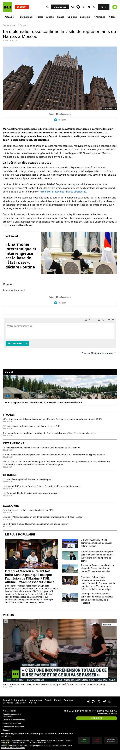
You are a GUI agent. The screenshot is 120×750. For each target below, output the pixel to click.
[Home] (7, 7)
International (26, 17)
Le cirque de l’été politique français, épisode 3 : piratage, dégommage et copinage (41, 486)
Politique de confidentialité (14, 720)
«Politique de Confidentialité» (13, 748)
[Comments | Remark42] (60, 337)
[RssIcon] (94, 7)
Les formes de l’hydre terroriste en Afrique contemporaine (30, 493)
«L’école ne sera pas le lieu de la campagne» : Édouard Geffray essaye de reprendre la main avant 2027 (52, 419)
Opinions (72, 17)
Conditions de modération (13, 727)
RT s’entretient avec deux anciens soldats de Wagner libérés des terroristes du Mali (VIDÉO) (54, 684)
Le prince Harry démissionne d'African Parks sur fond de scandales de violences (41, 447)
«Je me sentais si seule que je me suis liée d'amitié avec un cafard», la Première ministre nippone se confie (54, 454)
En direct (21, 7)
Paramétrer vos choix (12, 723)
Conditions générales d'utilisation (12, 715)
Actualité (9, 17)
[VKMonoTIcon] (73, 7)
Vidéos (111, 17)
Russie (39, 17)
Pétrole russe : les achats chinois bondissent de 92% (28, 510)
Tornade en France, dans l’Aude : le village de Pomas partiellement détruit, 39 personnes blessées (49, 433)
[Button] (114, 7)
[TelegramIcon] (88, 7)
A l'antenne (99, 17)
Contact (6, 730)
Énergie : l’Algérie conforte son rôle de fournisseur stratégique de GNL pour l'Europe (42, 517)
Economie (85, 17)
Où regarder (60, 7)
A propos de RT (9, 711)
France (60, 17)
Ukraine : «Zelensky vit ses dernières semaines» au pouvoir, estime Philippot (96, 543)
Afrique (50, 17)
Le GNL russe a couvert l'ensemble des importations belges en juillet (35, 524)
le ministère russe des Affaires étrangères (63, 191)
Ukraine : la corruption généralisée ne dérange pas (27, 479)
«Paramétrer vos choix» (41, 742)
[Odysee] (78, 7)
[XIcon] (83, 7)
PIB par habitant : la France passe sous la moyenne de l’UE (31, 426)
